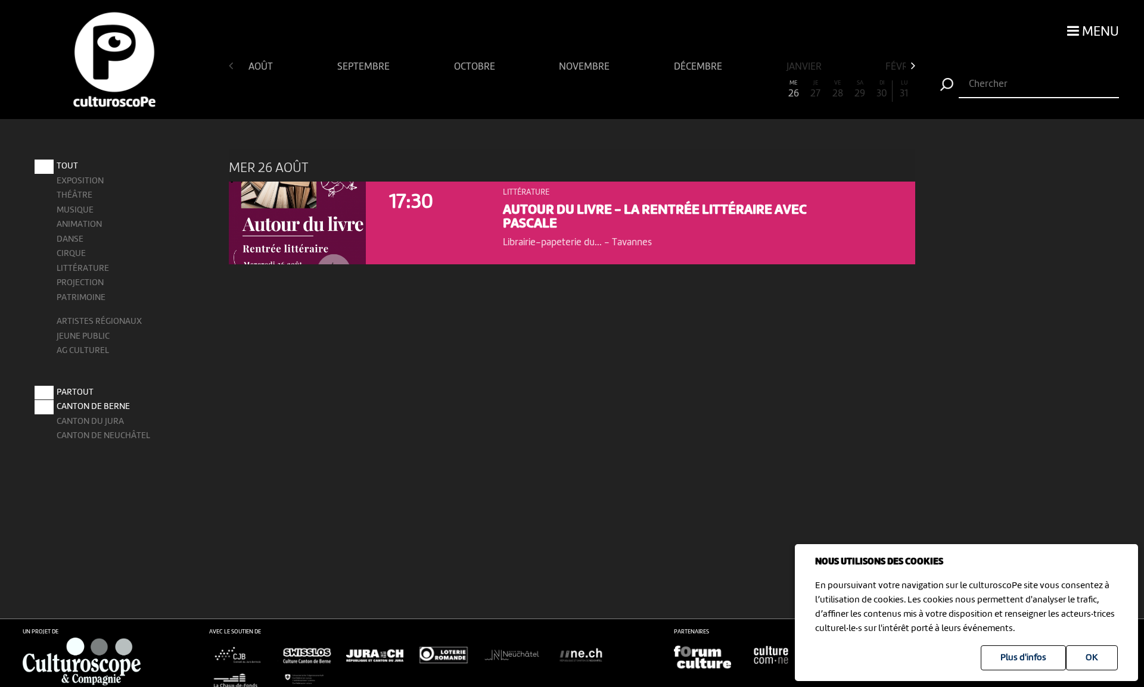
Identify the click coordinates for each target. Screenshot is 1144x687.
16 (571, 89)
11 (461, 89)
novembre (585, 67)
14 (528, 89)
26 (793, 89)
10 (439, 89)
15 (550, 89)
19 (638, 89)
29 (859, 89)
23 (727, 89)
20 (660, 89)
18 (616, 89)
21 (682, 89)
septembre (364, 67)
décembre (699, 67)
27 (815, 89)
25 (771, 89)
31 (904, 89)
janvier (805, 67)
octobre (476, 67)
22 (705, 89)
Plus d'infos (1023, 658)
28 (837, 89)
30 (881, 89)
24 (749, 89)
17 (594, 89)
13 (506, 89)
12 (483, 89)
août (261, 67)
